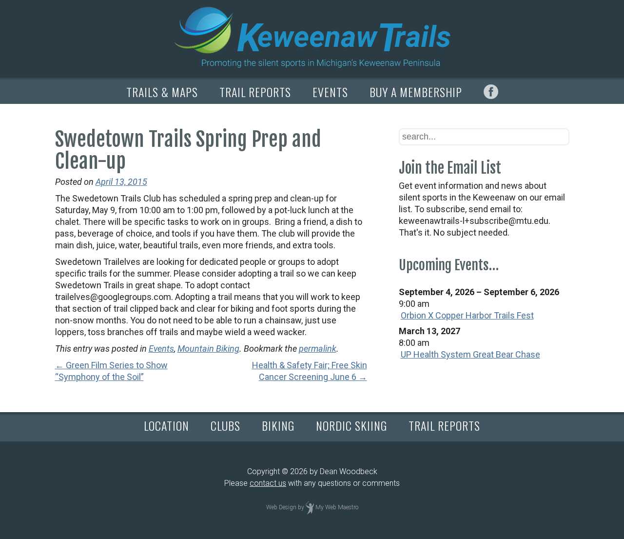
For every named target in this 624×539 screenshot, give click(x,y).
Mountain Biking (208, 348)
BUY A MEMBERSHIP (416, 91)
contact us (268, 483)
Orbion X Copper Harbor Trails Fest (467, 315)
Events (161, 348)
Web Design (281, 507)
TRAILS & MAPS (162, 91)
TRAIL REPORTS (255, 91)
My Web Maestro (336, 507)
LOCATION (166, 425)
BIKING (278, 425)
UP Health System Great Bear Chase (470, 354)
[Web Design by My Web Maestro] (310, 507)
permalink (317, 348)
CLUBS (225, 425)
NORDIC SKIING (351, 425)
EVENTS (330, 91)
